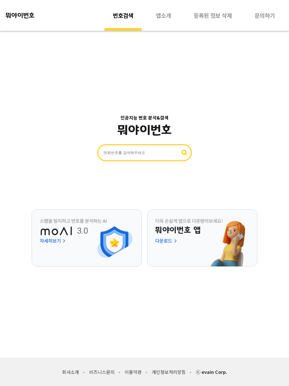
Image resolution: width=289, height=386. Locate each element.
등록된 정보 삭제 (213, 15)
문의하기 (265, 15)
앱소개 (163, 15)
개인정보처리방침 (169, 371)
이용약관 (133, 371)
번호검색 (123, 15)
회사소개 (70, 371)
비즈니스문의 (102, 371)
